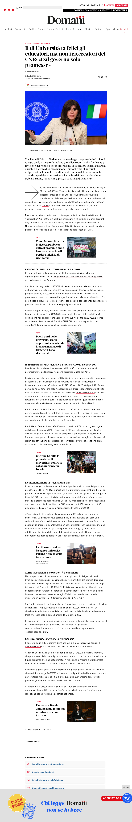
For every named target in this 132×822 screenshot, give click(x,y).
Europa (41, 29)
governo (60, 514)
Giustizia (89, 29)
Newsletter (120, 10)
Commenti (20, 29)
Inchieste (8, 29)
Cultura (98, 29)
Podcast (105, 10)
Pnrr (41, 587)
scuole (45, 205)
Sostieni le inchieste (85, 10)
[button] (99, 77)
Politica (32, 29)
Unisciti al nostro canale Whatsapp (47, 780)
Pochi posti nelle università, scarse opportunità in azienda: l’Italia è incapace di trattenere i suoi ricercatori (50, 345)
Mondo (50, 29)
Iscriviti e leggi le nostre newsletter (48, 764)
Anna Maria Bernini (85, 392)
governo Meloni (33, 646)
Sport (108, 29)
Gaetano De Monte (43, 719)
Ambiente (66, 29)
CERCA (18, 7)
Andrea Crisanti (42, 561)
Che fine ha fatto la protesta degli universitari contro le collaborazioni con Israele (49, 462)
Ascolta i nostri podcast (43, 772)
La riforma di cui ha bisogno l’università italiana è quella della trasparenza (49, 552)
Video (116, 29)
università (101, 191)
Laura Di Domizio (42, 473)
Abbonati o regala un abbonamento (48, 788)
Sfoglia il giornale (89, 5)
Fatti (57, 29)
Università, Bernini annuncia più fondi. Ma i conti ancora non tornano (50, 710)
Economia (78, 29)
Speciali (124, 29)
